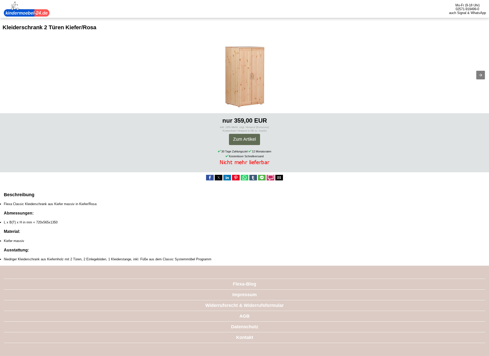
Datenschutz (244, 326)
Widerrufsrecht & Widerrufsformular (244, 305)
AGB (244, 316)
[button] (480, 75)
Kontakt (244, 337)
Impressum (244, 294)
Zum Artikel (244, 139)
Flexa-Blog (244, 284)
